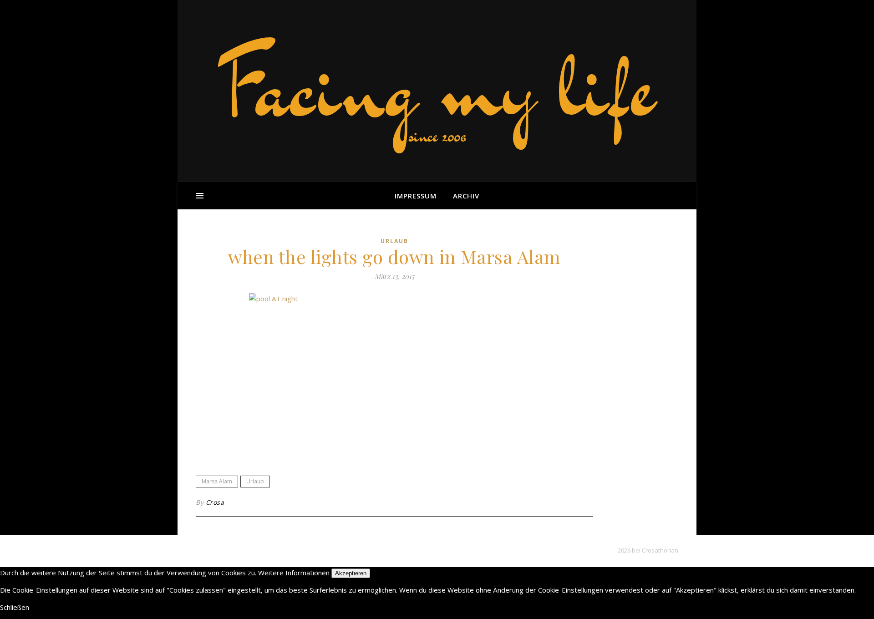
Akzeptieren (350, 573)
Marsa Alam (217, 481)
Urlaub (394, 241)
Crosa (215, 502)
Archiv (466, 195)
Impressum (416, 195)
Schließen (14, 607)
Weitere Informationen (294, 572)
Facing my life (437, 86)
